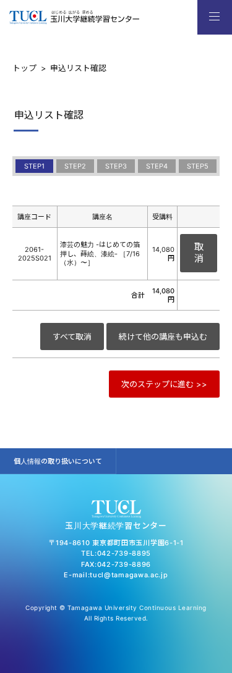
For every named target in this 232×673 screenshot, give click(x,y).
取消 (199, 252)
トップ (24, 68)
